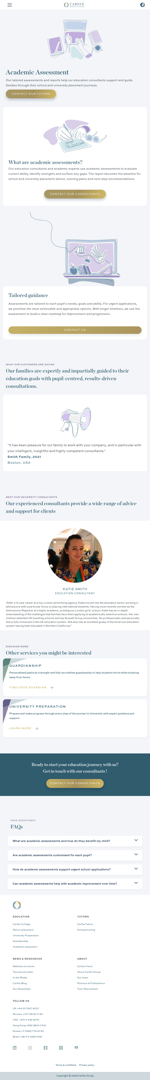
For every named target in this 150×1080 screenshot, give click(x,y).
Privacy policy (86, 1065)
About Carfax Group (88, 972)
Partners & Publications (91, 983)
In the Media (20, 978)
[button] (9, 4)
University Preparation (26, 935)
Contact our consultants (75, 783)
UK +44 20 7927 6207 (26, 1008)
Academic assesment (25, 947)
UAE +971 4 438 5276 (26, 1020)
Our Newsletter (22, 989)
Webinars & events (23, 966)
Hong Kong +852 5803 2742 (29, 1025)
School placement (23, 930)
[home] (76, 5)
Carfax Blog (20, 983)
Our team (82, 978)
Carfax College (21, 924)
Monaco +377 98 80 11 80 (28, 1014)
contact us (75, 330)
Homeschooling (86, 930)
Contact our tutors (31, 94)
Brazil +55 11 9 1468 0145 (27, 1037)
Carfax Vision (85, 966)
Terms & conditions (66, 1065)
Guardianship (20, 941)
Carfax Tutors (85, 924)
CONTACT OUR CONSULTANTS (75, 194)
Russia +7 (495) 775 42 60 (28, 1031)
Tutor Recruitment (87, 989)
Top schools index (23, 972)
